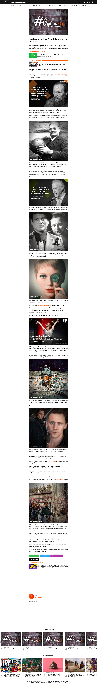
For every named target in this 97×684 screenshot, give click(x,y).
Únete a (34, 555)
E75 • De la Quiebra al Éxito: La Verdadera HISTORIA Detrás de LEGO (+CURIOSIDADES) (12, 675)
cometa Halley (52, 461)
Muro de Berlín (59, 479)
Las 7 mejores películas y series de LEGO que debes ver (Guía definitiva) (76, 675)
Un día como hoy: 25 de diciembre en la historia (52, 649)
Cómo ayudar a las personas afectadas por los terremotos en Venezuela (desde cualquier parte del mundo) (51, 64)
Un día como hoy (32, 37)
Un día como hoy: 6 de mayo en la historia (32, 649)
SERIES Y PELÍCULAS (38, 5)
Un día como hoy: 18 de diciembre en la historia (10, 649)
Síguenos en (56, 555)
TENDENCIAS (83, 5)
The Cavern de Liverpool (43, 305)
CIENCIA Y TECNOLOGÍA (63, 5)
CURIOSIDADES (27, 5)
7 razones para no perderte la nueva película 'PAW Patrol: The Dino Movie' (33, 675)
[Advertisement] (48, 615)
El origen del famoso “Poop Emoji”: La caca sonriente (53, 675)
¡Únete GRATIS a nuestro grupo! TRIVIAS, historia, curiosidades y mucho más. (50, 55)
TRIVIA (12, 5)
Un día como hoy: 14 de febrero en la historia (74, 649)
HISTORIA (18, 5)
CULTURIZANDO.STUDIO (41, 681)
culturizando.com (39, 597)
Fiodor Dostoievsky (62, 74)
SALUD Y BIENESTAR (50, 5)
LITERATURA (74, 5)
